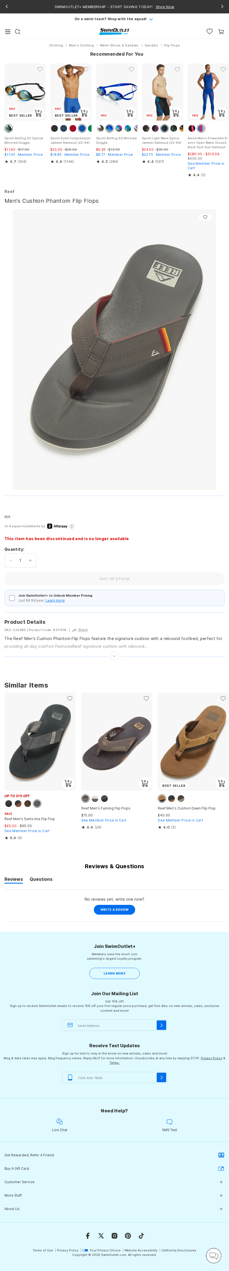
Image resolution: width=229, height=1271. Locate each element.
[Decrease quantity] (11, 560)
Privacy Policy (211, 1058)
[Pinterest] (128, 1235)
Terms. (114, 1063)
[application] (213, 1255)
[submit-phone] (161, 1077)
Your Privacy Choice (105, 1250)
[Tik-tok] (141, 1235)
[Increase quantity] (30, 560)
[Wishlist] (209, 31)
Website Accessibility (141, 1250)
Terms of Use (43, 1250)
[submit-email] (161, 1025)
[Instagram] (114, 1235)
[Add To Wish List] (205, 217)
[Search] (17, 31)
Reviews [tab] (13, 880)
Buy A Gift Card (16, 1168)
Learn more (55, 600)
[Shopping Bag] (221, 31)
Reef (9, 191)
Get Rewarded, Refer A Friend (29, 1155)
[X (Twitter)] (101, 1235)
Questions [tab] (41, 880)
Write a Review (118, 911)
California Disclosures (178, 1250)
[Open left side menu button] (7, 31)
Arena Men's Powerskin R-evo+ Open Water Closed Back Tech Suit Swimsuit (208, 142)
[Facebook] (87, 1235)
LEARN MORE (114, 973)
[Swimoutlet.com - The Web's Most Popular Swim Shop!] (114, 31)
